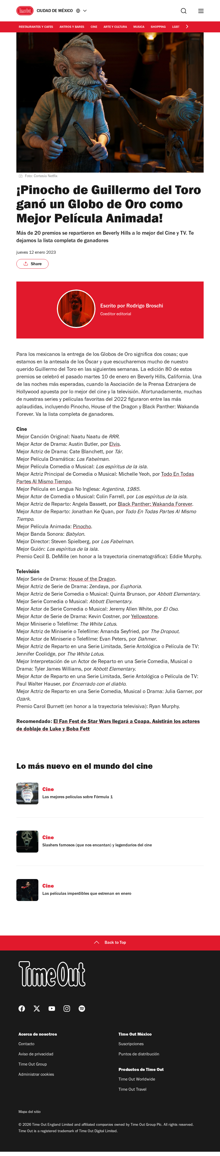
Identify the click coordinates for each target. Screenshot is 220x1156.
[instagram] (67, 1008)
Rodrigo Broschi (144, 306)
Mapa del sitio (30, 1112)
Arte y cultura (115, 27)
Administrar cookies (36, 1075)
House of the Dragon (92, 580)
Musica (138, 27)
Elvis (114, 445)
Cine (94, 27)
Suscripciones (131, 1044)
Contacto (26, 1044)
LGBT (175, 27)
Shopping (158, 27)
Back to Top (115, 943)
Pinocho (82, 527)
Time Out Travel (132, 1090)
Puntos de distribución (139, 1054)
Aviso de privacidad (36, 1054)
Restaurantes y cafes (36, 27)
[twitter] (37, 1008)
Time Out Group (33, 1065)
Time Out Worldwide (137, 1080)
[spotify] (82, 1008)
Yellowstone (144, 617)
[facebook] (22, 1008)
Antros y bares (72, 27)
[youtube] (52, 1008)
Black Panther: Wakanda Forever (155, 505)
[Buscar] (183, 10)
